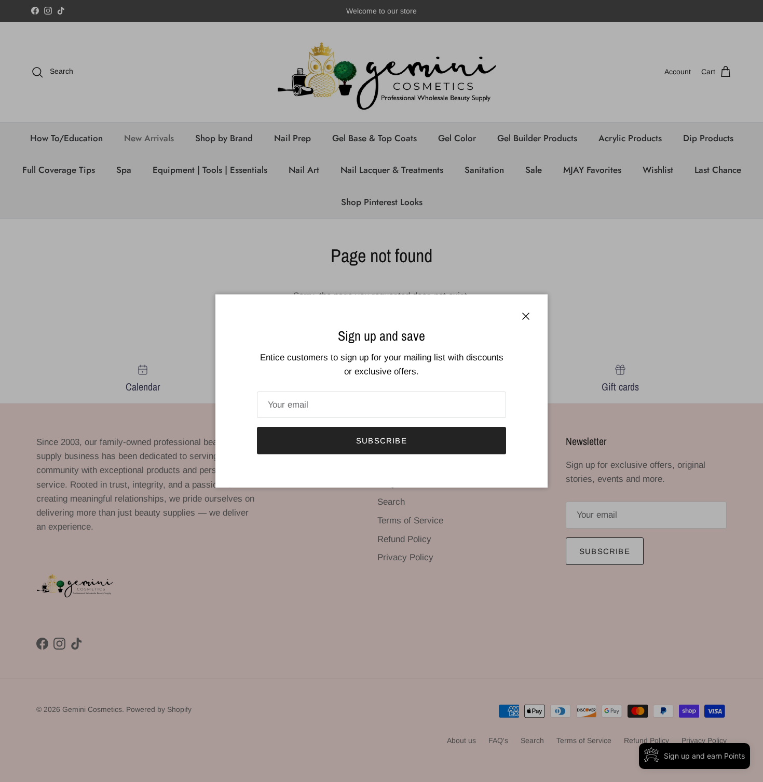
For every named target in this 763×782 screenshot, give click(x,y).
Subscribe (381, 440)
